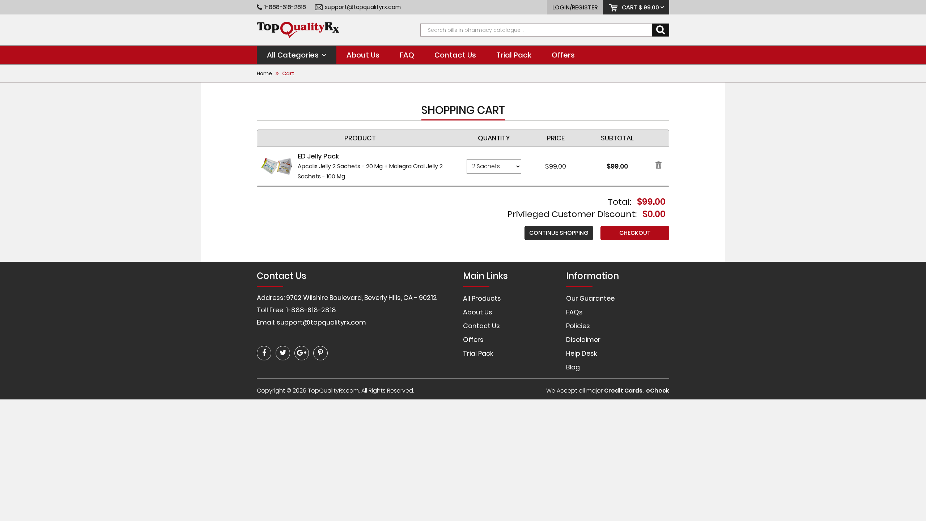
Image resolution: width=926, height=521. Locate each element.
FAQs (574, 312)
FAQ (407, 55)
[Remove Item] (658, 166)
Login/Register (575, 7)
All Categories (293, 55)
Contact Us (455, 55)
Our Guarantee (590, 298)
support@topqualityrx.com (363, 7)
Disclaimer (583, 339)
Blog (573, 367)
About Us (363, 55)
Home (264, 73)
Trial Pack (513, 55)
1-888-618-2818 (285, 7)
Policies (578, 325)
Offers (563, 55)
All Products (482, 298)
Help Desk (581, 353)
